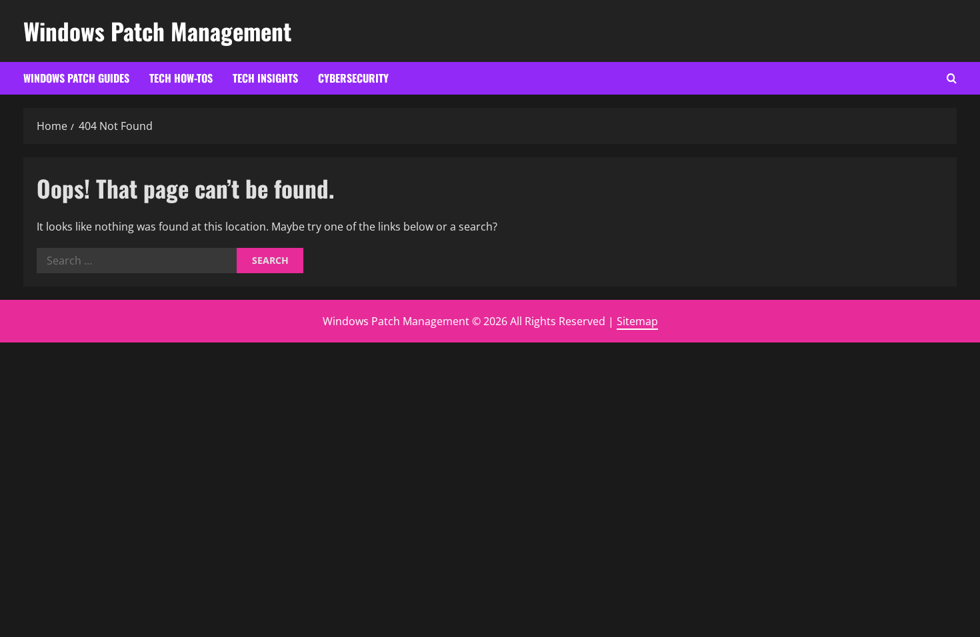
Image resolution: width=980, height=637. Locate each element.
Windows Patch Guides (76, 78)
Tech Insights (265, 78)
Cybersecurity (353, 78)
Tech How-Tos (181, 78)
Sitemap (637, 321)
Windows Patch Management (157, 30)
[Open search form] (952, 78)
